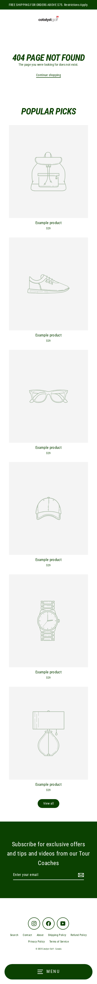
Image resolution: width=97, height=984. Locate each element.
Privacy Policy (36, 941)
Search (14, 935)
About (40, 935)
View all (48, 803)
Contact (27, 935)
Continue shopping (48, 75)
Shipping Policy (57, 935)
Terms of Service (59, 941)
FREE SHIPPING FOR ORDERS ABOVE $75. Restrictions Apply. (48, 5)
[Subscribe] (80, 875)
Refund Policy (79, 935)
